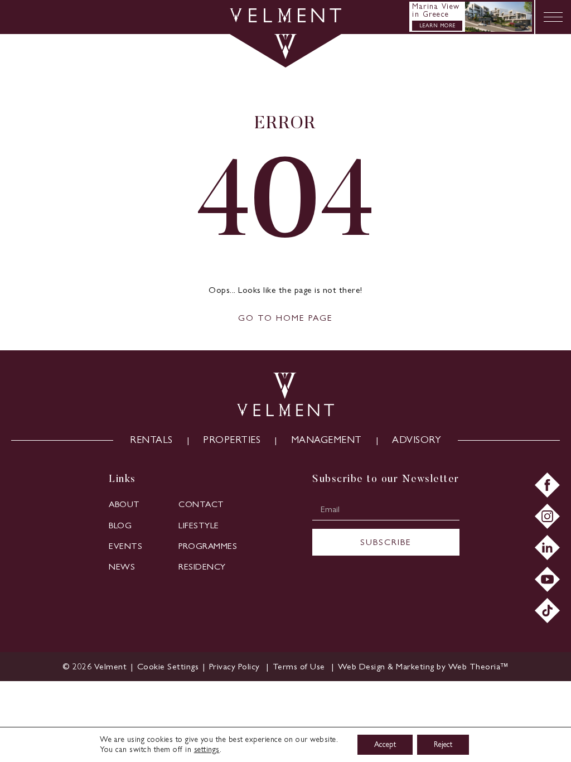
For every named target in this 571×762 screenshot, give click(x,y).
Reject (443, 744)
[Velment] (285, 19)
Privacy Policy (236, 666)
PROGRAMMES (207, 546)
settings (207, 749)
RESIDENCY (202, 566)
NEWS (122, 566)
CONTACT (201, 504)
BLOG (120, 525)
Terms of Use (300, 666)
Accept (385, 744)
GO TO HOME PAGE (285, 317)
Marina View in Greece (436, 10)
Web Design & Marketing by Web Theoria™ (423, 666)
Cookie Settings (168, 666)
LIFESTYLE (198, 525)
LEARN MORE (437, 25)
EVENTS (125, 546)
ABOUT (124, 504)
